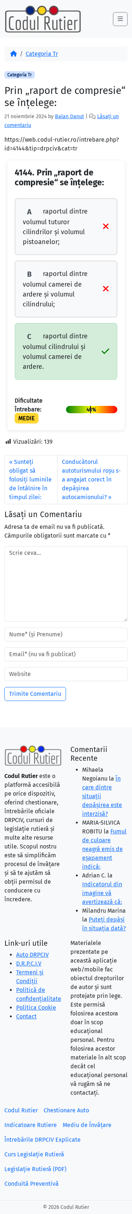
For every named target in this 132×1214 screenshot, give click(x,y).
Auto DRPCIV (32, 954)
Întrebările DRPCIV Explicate (42, 1139)
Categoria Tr (42, 53)
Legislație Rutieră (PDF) (35, 1169)
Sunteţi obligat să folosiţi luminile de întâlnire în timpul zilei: (30, 479)
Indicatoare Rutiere (30, 1125)
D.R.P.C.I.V (28, 963)
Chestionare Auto (66, 1110)
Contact (26, 1016)
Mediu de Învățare (87, 1125)
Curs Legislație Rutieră (34, 1154)
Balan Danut (69, 116)
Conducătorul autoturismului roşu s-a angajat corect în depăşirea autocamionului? (91, 479)
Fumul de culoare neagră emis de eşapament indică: (104, 849)
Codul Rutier (21, 1110)
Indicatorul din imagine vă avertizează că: (102, 893)
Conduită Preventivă (31, 1183)
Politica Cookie (36, 1007)
